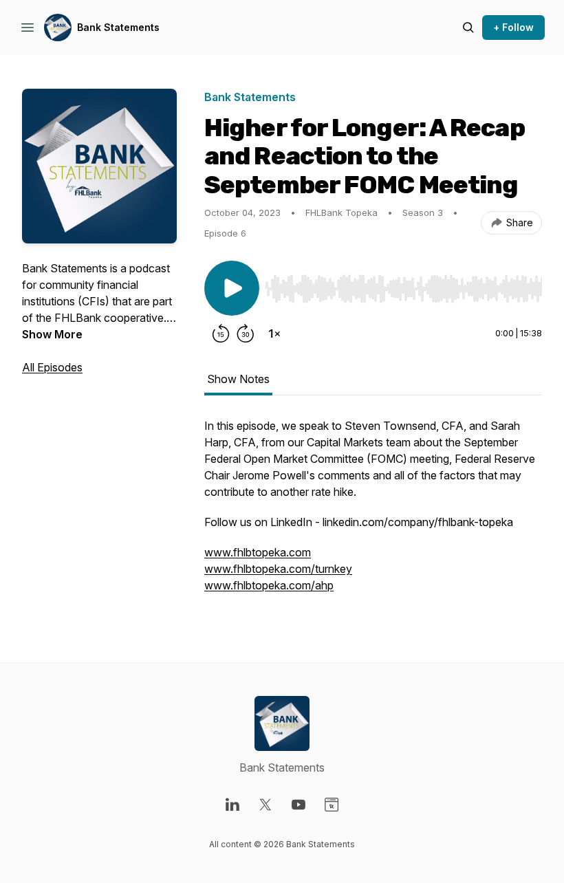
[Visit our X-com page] (265, 804)
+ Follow (513, 27)
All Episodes (52, 367)
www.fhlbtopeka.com (257, 552)
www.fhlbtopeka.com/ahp (269, 585)
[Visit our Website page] (331, 804)
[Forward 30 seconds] (245, 333)
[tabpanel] (373, 512)
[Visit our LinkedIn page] (232, 804)
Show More (52, 334)
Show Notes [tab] (238, 379)
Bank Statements (118, 27)
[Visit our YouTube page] (298, 804)
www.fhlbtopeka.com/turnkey (278, 569)
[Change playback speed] (274, 333)
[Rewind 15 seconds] (220, 333)
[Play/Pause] (231, 288)
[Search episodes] (468, 27)
